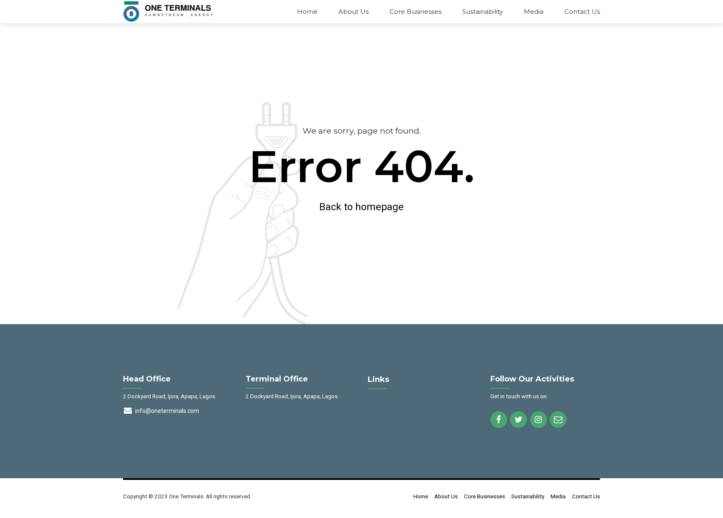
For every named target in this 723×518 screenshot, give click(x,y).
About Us (353, 11)
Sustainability (482, 11)
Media (534, 11)
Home (307, 11)
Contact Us (582, 11)
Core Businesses (415, 11)
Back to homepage (361, 207)
